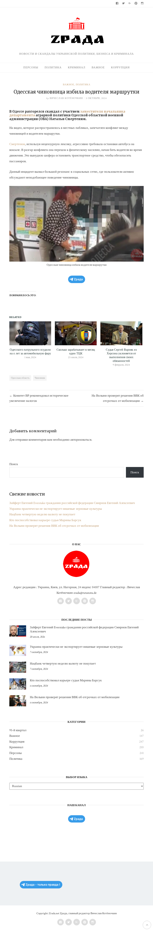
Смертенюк (17, 144)
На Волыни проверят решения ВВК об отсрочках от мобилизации (54, 526)
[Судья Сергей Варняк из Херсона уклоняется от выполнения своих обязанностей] (121, 333)
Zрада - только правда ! (43, 884)
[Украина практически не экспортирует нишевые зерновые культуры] (17, 650)
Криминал (76, 67)
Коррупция (120, 67)
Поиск (13, 464)
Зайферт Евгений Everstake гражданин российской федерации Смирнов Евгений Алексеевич (72, 503)
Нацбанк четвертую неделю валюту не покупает (42, 514)
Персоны (30, 67)
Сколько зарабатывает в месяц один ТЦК (76, 352)
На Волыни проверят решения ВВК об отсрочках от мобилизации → (118, 398)
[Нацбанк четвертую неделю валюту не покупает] (17, 667)
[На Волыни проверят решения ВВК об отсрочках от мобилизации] (17, 700)
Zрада (78, 279)
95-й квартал (17, 730)
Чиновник (40, 378)
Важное (98, 67)
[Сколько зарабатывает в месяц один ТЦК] (76, 333)
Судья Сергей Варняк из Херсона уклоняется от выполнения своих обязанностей (121, 355)
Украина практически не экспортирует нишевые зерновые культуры (55, 509)
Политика (53, 67)
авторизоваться (80, 440)
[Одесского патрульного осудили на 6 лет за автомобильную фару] (30, 333)
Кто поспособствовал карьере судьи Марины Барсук (45, 520)
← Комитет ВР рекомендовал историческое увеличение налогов (38, 398)
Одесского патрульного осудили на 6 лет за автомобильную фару (30, 352)
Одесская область (20, 378)
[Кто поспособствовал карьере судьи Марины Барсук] (17, 684)
